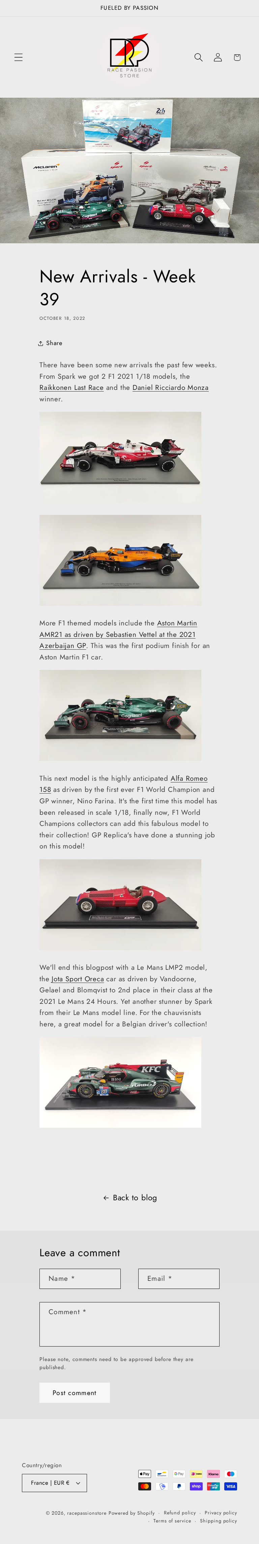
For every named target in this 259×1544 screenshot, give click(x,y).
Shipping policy (218, 1520)
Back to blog (135, 1197)
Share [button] (54, 343)
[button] (18, 57)
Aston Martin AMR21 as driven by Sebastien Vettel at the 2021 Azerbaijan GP (118, 634)
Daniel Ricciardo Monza (171, 387)
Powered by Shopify (132, 1513)
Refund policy (180, 1512)
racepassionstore (87, 1513)
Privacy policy (221, 1512)
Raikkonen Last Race (71, 387)
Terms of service (172, 1520)
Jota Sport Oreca (78, 979)
